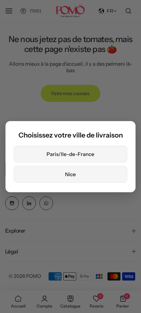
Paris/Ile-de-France (70, 154)
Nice (70, 174)
